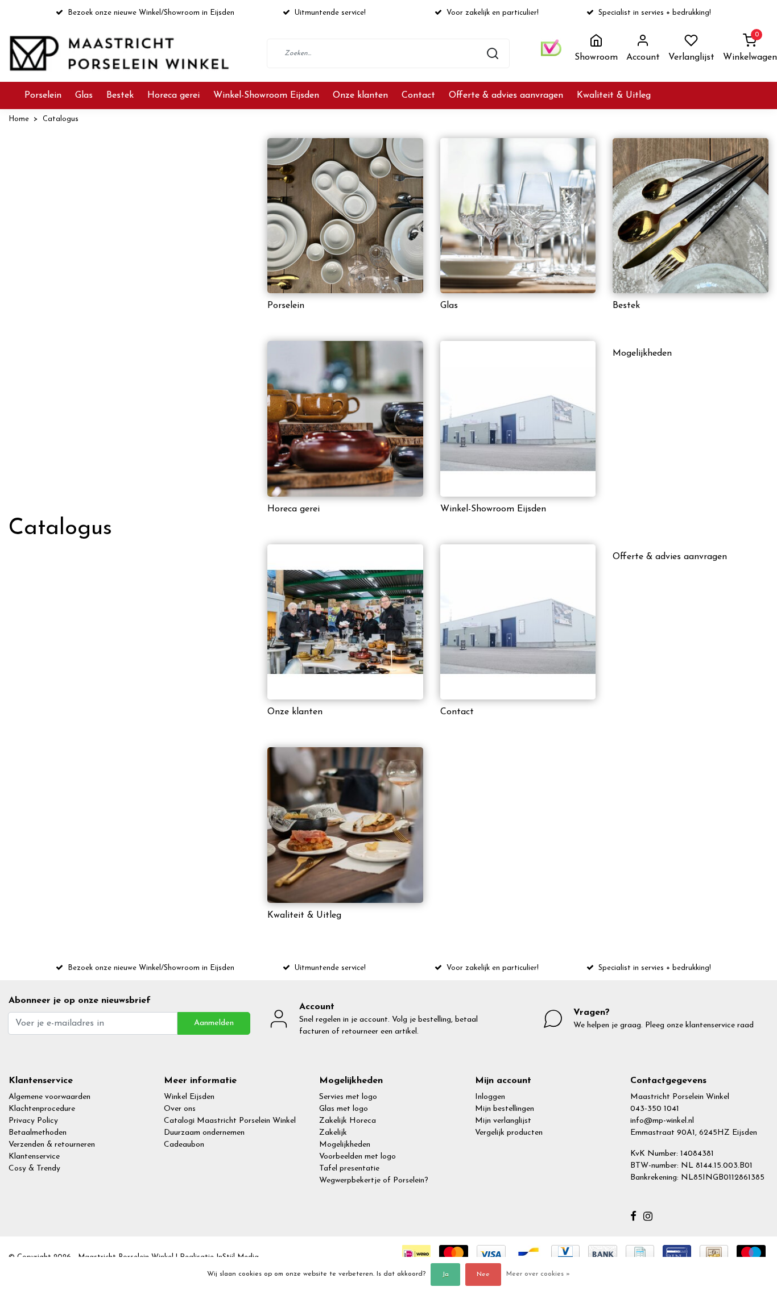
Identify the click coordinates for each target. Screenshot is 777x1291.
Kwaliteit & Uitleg (614, 95)
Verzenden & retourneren (52, 1144)
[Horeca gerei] (345, 418)
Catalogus (60, 119)
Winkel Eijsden (189, 1097)
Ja (445, 1274)
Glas (84, 95)
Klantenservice (34, 1156)
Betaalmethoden (38, 1132)
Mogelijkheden (642, 353)
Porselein (42, 95)
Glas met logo (343, 1109)
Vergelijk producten (509, 1132)
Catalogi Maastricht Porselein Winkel (230, 1121)
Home (19, 119)
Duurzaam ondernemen (204, 1132)
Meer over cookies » (538, 1274)
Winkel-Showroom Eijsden (266, 95)
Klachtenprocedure (42, 1109)
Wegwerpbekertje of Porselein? (373, 1180)
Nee (483, 1274)
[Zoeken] (492, 53)
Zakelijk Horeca (347, 1121)
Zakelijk (333, 1132)
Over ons (180, 1109)
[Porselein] (345, 216)
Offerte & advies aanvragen (506, 95)
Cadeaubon (184, 1144)
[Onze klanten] (345, 622)
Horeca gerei (173, 95)
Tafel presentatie (349, 1168)
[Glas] (518, 216)
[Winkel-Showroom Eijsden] (518, 418)
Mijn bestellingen (504, 1109)
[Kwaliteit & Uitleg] (345, 825)
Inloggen (490, 1097)
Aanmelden (214, 1023)
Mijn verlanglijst (503, 1121)
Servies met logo (348, 1097)
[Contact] (518, 622)
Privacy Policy (33, 1121)
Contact (418, 95)
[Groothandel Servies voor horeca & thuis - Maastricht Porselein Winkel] (121, 53)
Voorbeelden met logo (357, 1156)
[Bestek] (690, 216)
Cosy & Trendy (34, 1168)
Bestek (120, 95)
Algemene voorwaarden (49, 1097)
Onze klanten (360, 95)
